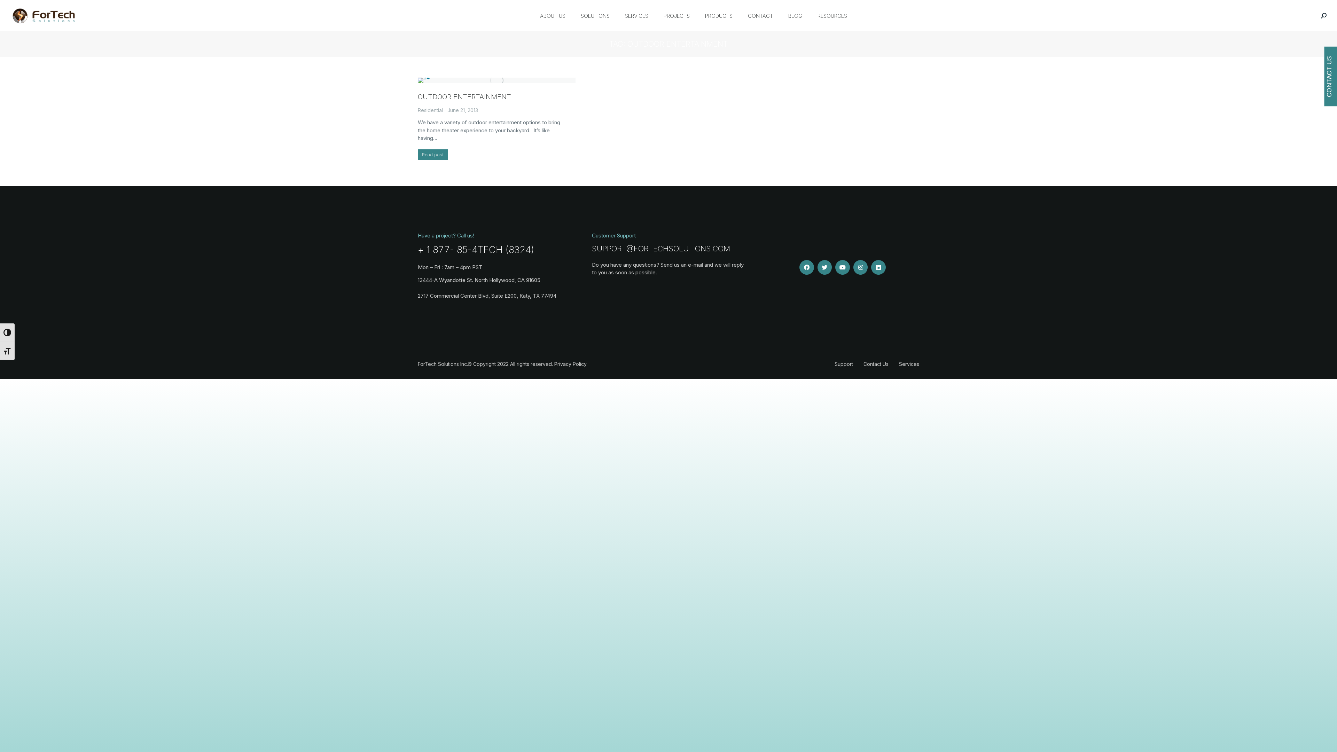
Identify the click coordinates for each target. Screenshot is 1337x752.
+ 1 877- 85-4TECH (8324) (476, 250)
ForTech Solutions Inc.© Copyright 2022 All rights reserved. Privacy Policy (502, 364)
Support (844, 364)
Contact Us (876, 364)
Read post (433, 154)
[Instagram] (860, 267)
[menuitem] (552, 15)
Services (909, 364)
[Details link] (497, 80)
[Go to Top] (1327, 742)
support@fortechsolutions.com (661, 248)
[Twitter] (825, 267)
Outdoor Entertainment (464, 97)
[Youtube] (842, 267)
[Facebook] (806, 267)
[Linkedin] (878, 267)
